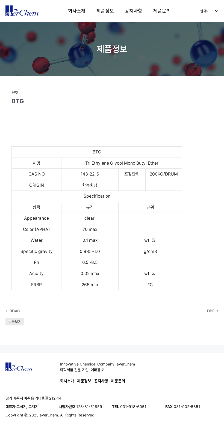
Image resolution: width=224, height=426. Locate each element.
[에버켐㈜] (22, 11)
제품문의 (162, 11)
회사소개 (77, 11)
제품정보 (105, 11)
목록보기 (14, 321)
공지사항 (133, 11)
